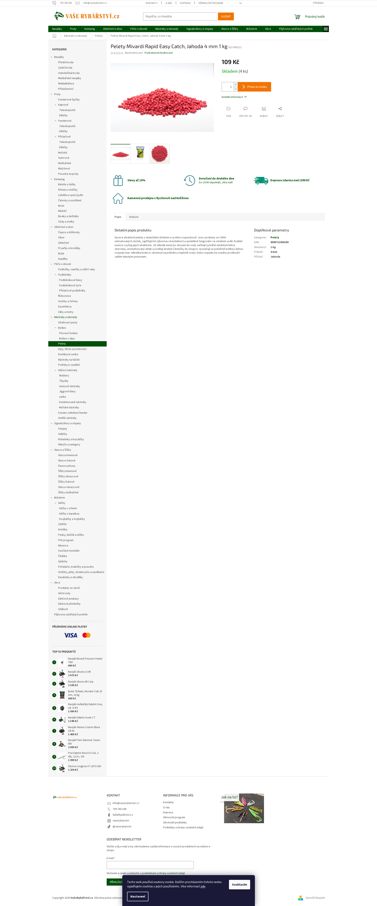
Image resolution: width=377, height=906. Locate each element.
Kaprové (63, 105)
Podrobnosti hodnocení (159, 53)
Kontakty (152, 3)
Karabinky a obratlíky (70, 577)
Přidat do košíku (257, 86)
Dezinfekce (65, 307)
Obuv (61, 238)
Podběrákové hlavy (70, 280)
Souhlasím (239, 884)
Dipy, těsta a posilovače (72, 349)
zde (202, 886)
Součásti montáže (69, 551)
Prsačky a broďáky (69, 248)
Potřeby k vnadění (69, 365)
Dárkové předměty (69, 604)
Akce (57, 583)
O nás (168, 3)
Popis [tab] (118, 217)
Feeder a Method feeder (72, 413)
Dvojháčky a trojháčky (72, 519)
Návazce (63, 546)
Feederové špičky (69, 100)
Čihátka (62, 556)
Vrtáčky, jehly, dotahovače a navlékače (81, 572)
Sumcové (63, 158)
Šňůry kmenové (67, 471)
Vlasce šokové (66, 461)
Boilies (62, 328)
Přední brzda (65, 62)
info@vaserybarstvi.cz (126, 803)
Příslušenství (65, 89)
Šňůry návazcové (68, 476)
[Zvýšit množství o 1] (236, 84)
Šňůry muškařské (68, 493)
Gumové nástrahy (69, 386)
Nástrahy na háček (69, 360)
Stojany (62, 429)
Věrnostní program (210, 3)
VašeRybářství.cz (123, 815)
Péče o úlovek (62, 264)
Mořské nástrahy (69, 408)
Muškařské (64, 163)
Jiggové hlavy (67, 391)
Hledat (226, 16)
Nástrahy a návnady (65, 317)
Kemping (59, 179)
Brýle (61, 254)
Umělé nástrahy (67, 418)
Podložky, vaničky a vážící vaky (76, 269)
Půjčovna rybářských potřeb (71, 615)
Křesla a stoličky (68, 190)
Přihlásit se (118, 882)
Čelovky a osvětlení (69, 200)
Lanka (62, 397)
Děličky (63, 115)
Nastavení (137, 896)
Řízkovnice (64, 296)
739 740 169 (119, 809)
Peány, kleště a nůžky (71, 535)
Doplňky (63, 259)
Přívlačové (64, 137)
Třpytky (63, 381)
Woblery (64, 376)
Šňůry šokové (66, 482)
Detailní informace (232, 97)
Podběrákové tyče (70, 285)
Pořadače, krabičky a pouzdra (76, 567)
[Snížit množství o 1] (236, 89)
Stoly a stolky (66, 222)
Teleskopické (67, 110)
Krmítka (62, 530)
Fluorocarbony (66, 466)
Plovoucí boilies (68, 333)
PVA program (66, 540)
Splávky (62, 561)
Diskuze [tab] (134, 217)
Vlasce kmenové (68, 455)
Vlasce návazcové (68, 487)
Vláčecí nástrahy (67, 370)
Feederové (64, 121)
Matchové (64, 169)
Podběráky (64, 275)
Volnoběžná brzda (69, 73)
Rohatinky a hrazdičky (71, 439)
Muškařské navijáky (69, 78)
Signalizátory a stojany (67, 423)
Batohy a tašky (67, 184)
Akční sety (64, 593)
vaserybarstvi (121, 821)
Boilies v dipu (67, 339)
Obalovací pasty (67, 323)
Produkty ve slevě (69, 588)
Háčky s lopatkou (69, 514)
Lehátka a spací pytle (70, 195)
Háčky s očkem (68, 508)
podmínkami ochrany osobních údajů (163, 873)
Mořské (62, 153)
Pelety (62, 344)
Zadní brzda (65, 68)
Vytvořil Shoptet (315, 898)
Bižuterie (59, 498)
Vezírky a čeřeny (68, 301)
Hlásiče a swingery (69, 445)
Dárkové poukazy (68, 599)
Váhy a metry (65, 312)
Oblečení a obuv (63, 227)
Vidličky (62, 434)
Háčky (61, 503)
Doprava (185, 3)
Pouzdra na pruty (68, 174)
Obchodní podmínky (175, 823)
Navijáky (59, 57)
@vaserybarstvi (122, 827)
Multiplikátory (66, 84)
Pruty (57, 94)
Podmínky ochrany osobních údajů (183, 828)
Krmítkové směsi (68, 354)
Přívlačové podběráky (72, 291)
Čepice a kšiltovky (69, 232)
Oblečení (63, 243)
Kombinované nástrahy (72, 402)
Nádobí (62, 211)
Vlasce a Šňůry (62, 450)
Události (63, 609)
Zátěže (62, 524)
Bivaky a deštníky (68, 216)
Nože (61, 206)
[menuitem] (57, 29)
